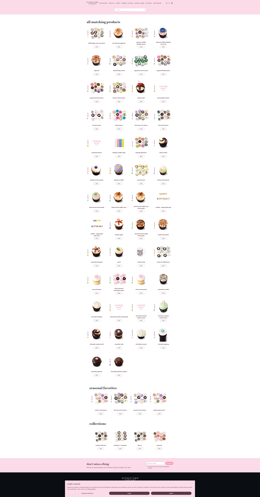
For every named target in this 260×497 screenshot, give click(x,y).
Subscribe (169, 463)
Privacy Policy (92, 489)
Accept (129, 493)
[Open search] (166, 3)
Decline (171, 493)
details (96, 46)
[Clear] (144, 9)
